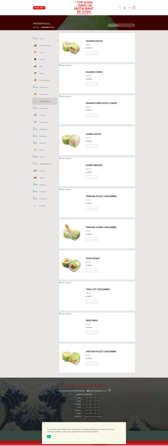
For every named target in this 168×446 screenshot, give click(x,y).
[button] (131, 7)
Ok (49, 436)
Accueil (36, 27)
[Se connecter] (125, 8)
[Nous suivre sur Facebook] (109, 390)
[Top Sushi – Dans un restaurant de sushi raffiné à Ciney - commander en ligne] (84, 7)
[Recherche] (120, 8)
